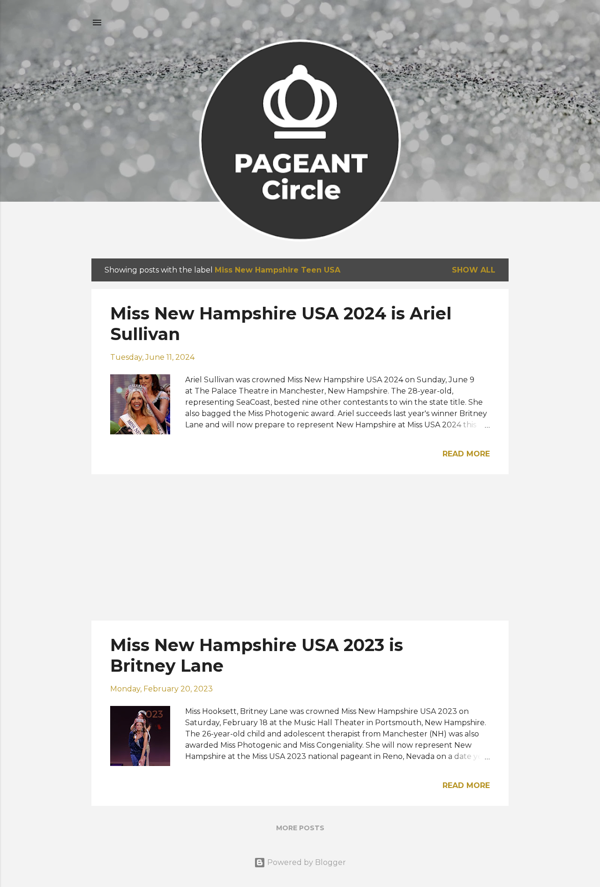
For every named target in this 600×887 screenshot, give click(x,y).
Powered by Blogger (305, 862)
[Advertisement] (300, 547)
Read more (466, 453)
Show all (473, 269)
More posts (300, 828)
